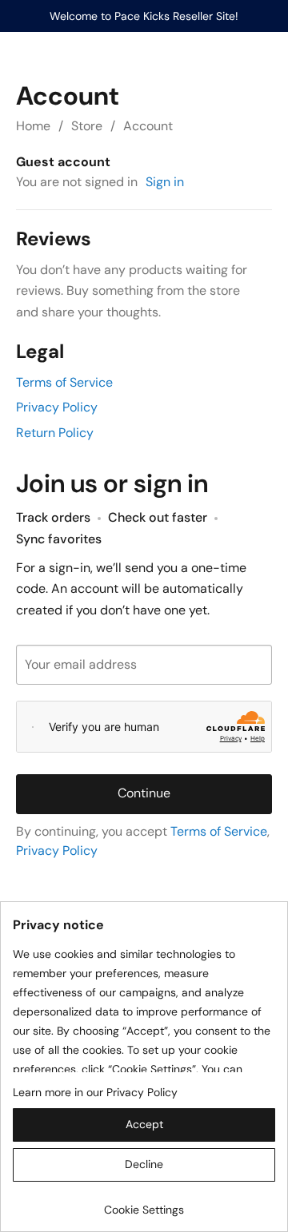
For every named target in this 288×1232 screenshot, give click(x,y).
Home (33, 125)
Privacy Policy (57, 407)
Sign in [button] (165, 181)
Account (148, 125)
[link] (144, 1203)
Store (86, 125)
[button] (144, 1125)
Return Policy (55, 432)
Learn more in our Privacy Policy (95, 1092)
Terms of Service (64, 382)
